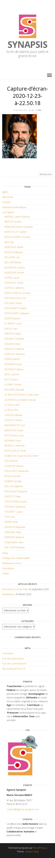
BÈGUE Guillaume (13, 252)
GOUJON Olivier (12, 344)
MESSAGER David (13, 430)
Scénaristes (8, 568)
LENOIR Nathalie (13, 415)
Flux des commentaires (14, 663)
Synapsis (27, 44)
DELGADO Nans (13, 303)
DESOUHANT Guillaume (16, 313)
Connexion (7, 653)
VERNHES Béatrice (14, 537)
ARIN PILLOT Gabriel (15, 231)
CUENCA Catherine (14, 287)
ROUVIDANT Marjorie (15, 491)
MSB (39, 110)
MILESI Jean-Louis (14, 435)
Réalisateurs (8, 594)
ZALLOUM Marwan (14, 547)
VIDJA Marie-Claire (14, 542)
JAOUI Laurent (11, 374)
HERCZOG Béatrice (14, 354)
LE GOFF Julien (12, 405)
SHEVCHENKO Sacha (15, 501)
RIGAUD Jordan (12, 476)
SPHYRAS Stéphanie (15, 506)
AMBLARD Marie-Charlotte (18, 226)
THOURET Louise (13, 511)
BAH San (9, 242)
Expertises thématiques (14, 207)
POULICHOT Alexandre (16, 471)
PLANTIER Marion (14, 466)
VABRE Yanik (11, 522)
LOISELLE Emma (13, 420)
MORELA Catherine (14, 445)
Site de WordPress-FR (13, 668)
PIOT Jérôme (11, 460)
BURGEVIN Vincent (14, 272)
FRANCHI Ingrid (12, 333)
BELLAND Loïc (12, 257)
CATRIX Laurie (11, 277)
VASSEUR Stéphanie (14, 527)
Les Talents (8, 212)
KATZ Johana (11, 379)
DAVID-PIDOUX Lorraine (17, 293)
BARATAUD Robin (13, 247)
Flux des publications (13, 658)
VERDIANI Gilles (12, 532)
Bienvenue (7, 197)
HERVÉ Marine (12, 359)
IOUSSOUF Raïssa (13, 369)
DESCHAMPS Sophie (15, 308)
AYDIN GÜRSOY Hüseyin (17, 237)
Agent (5, 192)
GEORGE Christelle (14, 338)
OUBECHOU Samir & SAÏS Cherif (21, 455)
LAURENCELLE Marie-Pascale (20, 399)
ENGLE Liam (11, 328)
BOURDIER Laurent (14, 267)
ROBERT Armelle (13, 481)
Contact (6, 202)
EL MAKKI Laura (13, 323)
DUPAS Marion (12, 318)
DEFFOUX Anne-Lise (15, 298)
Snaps (5, 573)
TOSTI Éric (9, 517)
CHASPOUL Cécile (13, 282)
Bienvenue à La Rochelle (15, 589)
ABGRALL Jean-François (17, 216)
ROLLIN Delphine (13, 486)
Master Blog (32, 851)
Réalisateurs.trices (11, 563)
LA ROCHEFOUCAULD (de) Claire (21, 394)
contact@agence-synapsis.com (23, 809)
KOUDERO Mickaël (14, 389)
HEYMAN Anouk (13, 364)
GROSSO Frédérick (14, 349)
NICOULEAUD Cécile (15, 450)
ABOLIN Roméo (12, 221)
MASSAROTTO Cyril (14, 425)
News (5, 553)
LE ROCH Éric (11, 410)
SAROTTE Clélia (12, 496)
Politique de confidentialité (15, 558)
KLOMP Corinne (12, 384)
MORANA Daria (12, 440)
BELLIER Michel (12, 262)
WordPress (39, 847)
